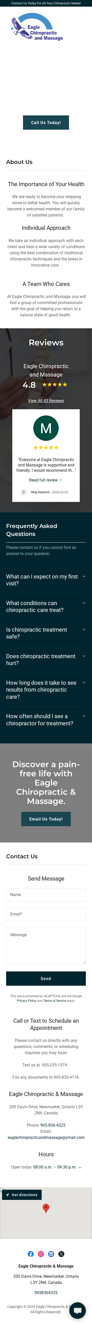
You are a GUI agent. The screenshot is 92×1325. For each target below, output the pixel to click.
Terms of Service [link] (54, 1001)
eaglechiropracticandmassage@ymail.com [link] (46, 1137)
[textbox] (46, 894)
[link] (34, 14)
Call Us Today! (46, 122)
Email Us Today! (46, 819)
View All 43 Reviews (46, 400)
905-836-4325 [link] (52, 1125)
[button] (81, 14)
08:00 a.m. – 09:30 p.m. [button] (54, 1167)
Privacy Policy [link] (27, 1001)
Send (46, 978)
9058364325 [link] (45, 1292)
